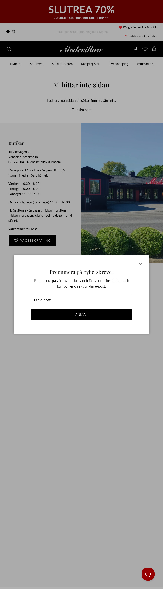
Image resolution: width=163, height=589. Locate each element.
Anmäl (81, 314)
